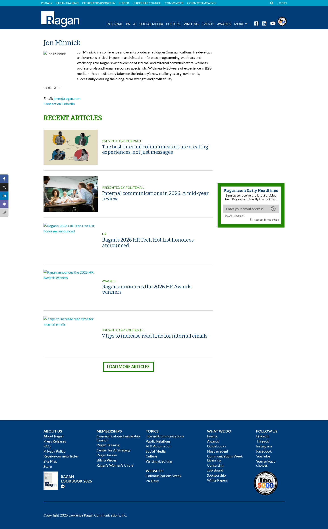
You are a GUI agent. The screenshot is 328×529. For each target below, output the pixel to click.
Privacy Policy (54, 451)
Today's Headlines (234, 215)
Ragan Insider (107, 455)
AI (135, 24)
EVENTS (207, 24)
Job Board (215, 470)
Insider (124, 3)
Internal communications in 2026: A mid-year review (155, 196)
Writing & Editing (159, 461)
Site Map (50, 461)
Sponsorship (216, 475)
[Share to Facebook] (4, 178)
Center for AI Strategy (98, 3)
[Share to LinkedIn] (4, 195)
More (239, 24)
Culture (173, 24)
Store (48, 466)
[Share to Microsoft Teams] (4, 204)
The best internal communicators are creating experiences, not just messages (155, 149)
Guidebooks (216, 446)
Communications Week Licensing (225, 458)
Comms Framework (201, 3)
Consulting (215, 465)
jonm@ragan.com (67, 98)
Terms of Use (271, 219)
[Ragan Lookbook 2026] (68, 480)
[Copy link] (4, 212)
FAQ (47, 446)
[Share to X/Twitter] (4, 187)
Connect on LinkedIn (59, 104)
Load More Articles (128, 366)
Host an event (217, 451)
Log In (282, 3)
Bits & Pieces (107, 460)
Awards (108, 281)
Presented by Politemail (123, 187)
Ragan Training (67, 3)
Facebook (264, 451)
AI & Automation (158, 446)
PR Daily (46, 3)
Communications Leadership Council (118, 438)
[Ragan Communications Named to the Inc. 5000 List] (282, 21)
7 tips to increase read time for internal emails (155, 336)
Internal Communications (165, 436)
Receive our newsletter (61, 456)
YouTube (263, 456)
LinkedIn (262, 436)
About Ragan (54, 436)
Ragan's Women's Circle (115, 465)
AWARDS (224, 24)
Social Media (151, 24)
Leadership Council (147, 3)
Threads (262, 441)
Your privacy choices (265, 463)
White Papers (217, 480)
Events (212, 436)
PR (128, 24)
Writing (191, 24)
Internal (114, 24)
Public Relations (158, 441)
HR (104, 234)
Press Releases (55, 441)
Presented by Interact (121, 141)
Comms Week (174, 3)
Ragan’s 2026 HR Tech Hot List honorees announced (148, 242)
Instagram (264, 446)
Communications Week (163, 476)
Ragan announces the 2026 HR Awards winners (146, 289)
